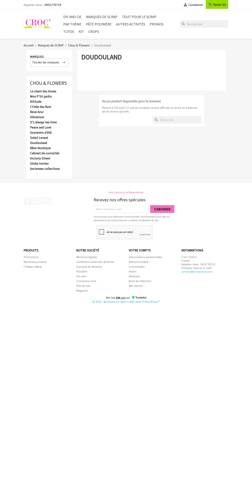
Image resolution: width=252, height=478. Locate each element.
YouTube (35, 201)
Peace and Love (40, 127)
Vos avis (81, 276)
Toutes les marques (49, 62)
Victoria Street (40, 158)
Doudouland (38, 143)
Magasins (82, 290)
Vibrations (37, 117)
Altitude (36, 102)
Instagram (44, 201)
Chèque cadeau (33, 266)
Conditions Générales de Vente (95, 262)
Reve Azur (37, 112)
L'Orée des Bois (40, 107)
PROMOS (156, 24)
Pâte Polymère (99, 24)
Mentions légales (86, 257)
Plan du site (83, 286)
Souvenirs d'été (41, 133)
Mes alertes (136, 286)
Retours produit (139, 262)
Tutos (68, 31)
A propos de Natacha (89, 266)
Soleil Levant (39, 138)
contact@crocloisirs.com (197, 271)
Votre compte (140, 250)
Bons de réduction (140, 281)
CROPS (93, 31)
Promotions (31, 257)
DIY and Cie (72, 16)
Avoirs (133, 271)
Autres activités (130, 24)
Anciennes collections (45, 169)
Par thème (72, 24)
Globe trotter (39, 163)
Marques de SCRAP (102, 16)
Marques (37, 56)
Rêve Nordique (40, 148)
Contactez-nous (86, 281)
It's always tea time (43, 122)
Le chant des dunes (43, 91)
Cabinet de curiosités (44, 153)
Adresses (134, 276)
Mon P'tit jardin (41, 96)
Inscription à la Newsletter (126, 192)
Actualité (81, 271)
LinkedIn (52, 201)
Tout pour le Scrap (139, 16)
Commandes (137, 266)
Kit (81, 31)
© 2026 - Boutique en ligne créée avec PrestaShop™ (126, 301)
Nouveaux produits (35, 262)
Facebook (27, 201)
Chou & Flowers (48, 83)
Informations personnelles (145, 257)
